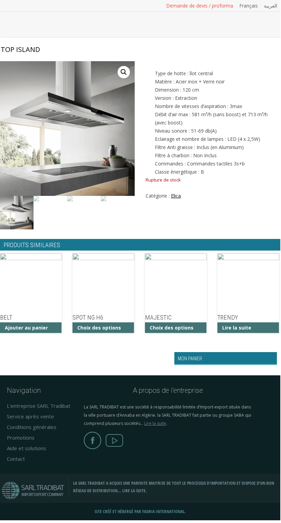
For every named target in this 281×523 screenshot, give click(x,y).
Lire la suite (236, 327)
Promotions (21, 437)
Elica (176, 195)
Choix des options (99, 327)
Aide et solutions (26, 448)
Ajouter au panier (26, 327)
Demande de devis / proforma (199, 5)
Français (248, 5)
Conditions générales (31, 427)
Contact (16, 458)
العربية (270, 5)
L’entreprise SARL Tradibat (38, 405)
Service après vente (30, 416)
